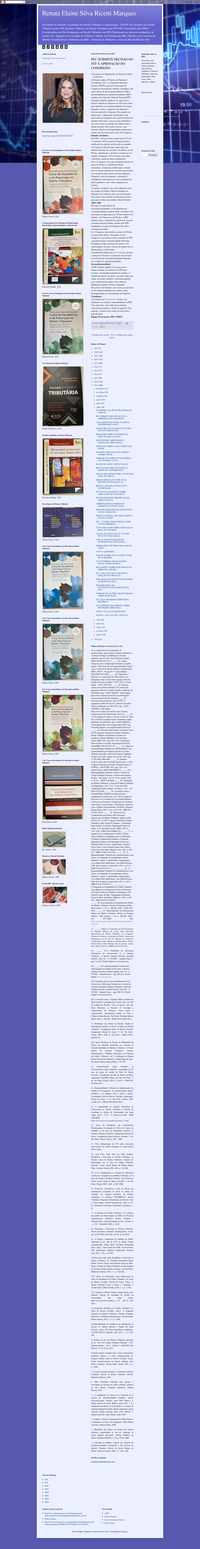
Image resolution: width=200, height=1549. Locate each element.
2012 (96, 381)
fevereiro (100, 631)
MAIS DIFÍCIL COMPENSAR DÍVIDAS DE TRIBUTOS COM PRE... (114, 568)
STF (46, 1479)
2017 (96, 363)
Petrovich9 (105, 1531)
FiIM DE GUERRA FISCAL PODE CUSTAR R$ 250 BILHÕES (114, 556)
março (99, 627)
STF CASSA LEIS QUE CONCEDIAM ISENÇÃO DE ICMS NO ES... (111, 574)
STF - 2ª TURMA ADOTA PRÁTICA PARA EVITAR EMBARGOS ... (113, 522)
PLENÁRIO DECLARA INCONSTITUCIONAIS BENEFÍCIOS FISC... (112, 587)
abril (98, 623)
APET (106, 1513)
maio (98, 619)
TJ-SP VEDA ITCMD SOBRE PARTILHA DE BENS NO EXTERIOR (114, 528)
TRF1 (47, 1489)
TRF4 (47, 1498)
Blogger (124, 1531)
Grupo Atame (109, 1523)
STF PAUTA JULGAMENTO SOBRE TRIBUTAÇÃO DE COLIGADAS (111, 492)
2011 (96, 385)
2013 (96, 378)
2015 (96, 370)
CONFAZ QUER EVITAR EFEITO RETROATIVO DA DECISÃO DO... (111, 540)
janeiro (99, 634)
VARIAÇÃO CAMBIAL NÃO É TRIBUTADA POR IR (114, 447)
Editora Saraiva (110, 1516)
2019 (96, 355)
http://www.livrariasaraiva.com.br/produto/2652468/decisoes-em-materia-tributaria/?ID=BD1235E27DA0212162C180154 (70, 1523)
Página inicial (112, 336)
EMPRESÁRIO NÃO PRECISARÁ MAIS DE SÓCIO (114, 546)
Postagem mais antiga (124, 334)
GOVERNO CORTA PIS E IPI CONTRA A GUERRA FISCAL (113, 453)
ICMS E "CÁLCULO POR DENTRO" (111, 611)
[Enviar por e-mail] (93, 326)
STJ (46, 1482)
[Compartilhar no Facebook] (101, 326)
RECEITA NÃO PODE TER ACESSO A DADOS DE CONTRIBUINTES (112, 469)
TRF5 (47, 1502)
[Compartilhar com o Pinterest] (103, 326)
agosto (99, 399)
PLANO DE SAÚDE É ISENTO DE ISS (112, 464)
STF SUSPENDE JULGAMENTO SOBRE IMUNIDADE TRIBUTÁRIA (113, 606)
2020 (96, 352)
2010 (96, 639)
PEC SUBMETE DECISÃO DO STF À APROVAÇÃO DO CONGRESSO (111, 417)
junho (98, 407)
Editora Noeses (50, 1519)
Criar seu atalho (47, 63)
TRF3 (47, 1495)
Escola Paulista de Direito (114, 1519)
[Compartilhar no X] (98, 326)
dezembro (100, 388)
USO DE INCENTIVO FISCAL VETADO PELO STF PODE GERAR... (112, 534)
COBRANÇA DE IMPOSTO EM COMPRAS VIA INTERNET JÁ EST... (113, 459)
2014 (96, 374)
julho (98, 403)
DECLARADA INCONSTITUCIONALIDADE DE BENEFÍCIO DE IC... (114, 580)
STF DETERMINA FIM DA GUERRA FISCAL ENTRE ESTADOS (111, 562)
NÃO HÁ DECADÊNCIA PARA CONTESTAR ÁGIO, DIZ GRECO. (114, 475)
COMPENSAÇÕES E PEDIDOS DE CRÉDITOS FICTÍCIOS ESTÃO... (110, 504)
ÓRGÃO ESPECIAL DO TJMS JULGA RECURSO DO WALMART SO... (111, 481)
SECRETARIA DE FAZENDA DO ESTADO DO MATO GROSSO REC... (113, 429)
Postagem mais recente (100, 334)
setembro (100, 396)
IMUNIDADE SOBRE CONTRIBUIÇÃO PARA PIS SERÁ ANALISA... (112, 435)
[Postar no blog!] (96, 326)
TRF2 (47, 1492)
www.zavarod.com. (104, 977)
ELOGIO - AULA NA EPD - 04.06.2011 (112, 615)
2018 (96, 359)
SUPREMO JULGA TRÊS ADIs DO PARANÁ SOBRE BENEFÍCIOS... (114, 594)
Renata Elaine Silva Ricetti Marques (89, 12)
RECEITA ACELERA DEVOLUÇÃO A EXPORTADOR (111, 486)
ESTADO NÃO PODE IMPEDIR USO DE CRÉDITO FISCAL (112, 498)
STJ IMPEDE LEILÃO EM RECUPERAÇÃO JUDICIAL (114, 411)
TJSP (47, 1486)
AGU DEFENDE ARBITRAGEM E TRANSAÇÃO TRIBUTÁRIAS (110, 441)
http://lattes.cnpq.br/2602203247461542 (57, 135)
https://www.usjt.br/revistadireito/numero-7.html (110, 1120)
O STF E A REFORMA (105, 551)
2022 (96, 348)
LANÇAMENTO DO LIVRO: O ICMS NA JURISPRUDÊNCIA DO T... (113, 423)
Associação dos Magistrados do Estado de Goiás (111, 74)
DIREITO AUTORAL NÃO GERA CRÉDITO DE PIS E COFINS (114, 516)
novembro (100, 392)
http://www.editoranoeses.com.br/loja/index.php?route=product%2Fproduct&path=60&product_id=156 (66, 1514)
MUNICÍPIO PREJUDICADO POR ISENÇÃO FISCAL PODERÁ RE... (114, 510)
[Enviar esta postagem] (126, 323)
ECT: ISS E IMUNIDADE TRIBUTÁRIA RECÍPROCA (112, 600)
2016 (96, 367)
